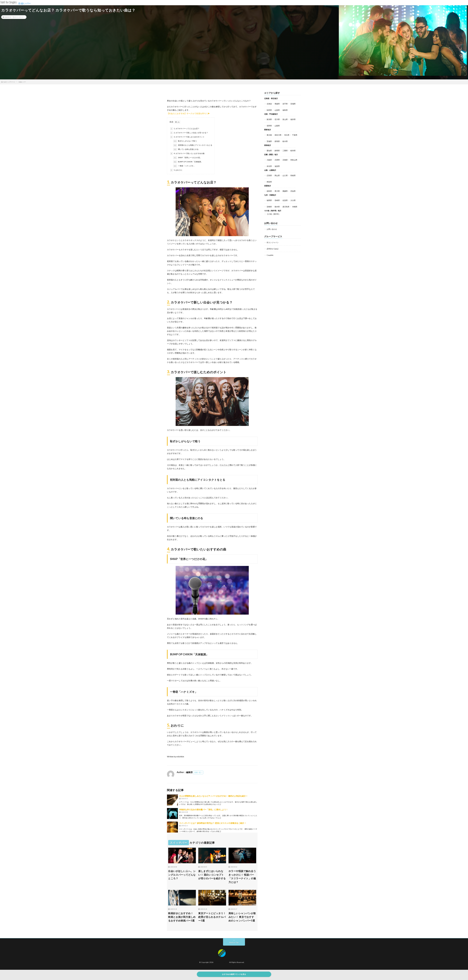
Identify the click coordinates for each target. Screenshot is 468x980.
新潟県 (269, 119)
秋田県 (269, 110)
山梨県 (277, 126)
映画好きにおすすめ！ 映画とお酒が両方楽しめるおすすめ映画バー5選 (182, 917)
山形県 (277, 110)
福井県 (293, 119)
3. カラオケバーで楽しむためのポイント (188, 137)
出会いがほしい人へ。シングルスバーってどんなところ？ (182, 874)
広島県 (269, 175)
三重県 (285, 151)
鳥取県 (269, 182)
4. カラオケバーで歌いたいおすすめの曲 (188, 153)
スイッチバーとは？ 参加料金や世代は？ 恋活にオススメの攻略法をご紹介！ (212, 823)
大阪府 (269, 160)
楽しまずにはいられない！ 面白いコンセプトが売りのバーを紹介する (212, 874)
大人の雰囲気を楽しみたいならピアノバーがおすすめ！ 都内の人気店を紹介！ (213, 796)
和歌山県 (293, 160)
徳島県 (269, 191)
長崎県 (277, 200)
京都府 (285, 160)
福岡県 (269, 200)
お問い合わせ (272, 229)
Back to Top (234, 942)
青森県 (277, 104)
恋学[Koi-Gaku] (272, 249)
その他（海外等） (273, 214)
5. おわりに (176, 170)
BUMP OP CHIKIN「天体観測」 (188, 162)
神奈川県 (278, 135)
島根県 (293, 175)
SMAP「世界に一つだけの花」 (188, 157)
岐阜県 (293, 151)
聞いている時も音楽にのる (186, 149)
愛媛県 (285, 191)
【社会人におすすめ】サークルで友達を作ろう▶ (188, 113)
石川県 (277, 119)
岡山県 (277, 175)
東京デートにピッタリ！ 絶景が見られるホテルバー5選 (212, 917)
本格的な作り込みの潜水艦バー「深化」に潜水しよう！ (203, 809)
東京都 (269, 135)
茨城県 (269, 141)
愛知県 (269, 151)
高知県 (293, 191)
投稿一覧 (197, 772)
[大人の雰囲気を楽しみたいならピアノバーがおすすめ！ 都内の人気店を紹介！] (172, 799)
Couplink (270, 255)
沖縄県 (294, 207)
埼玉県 (286, 135)
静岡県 (277, 151)
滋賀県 (277, 166)
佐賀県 (285, 200)
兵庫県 (277, 160)
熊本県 (277, 207)
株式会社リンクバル (221, 962)
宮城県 (293, 104)
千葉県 (294, 135)
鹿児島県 (286, 207)
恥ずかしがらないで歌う (185, 141)
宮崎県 (269, 207)
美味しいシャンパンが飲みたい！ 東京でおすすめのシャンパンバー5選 (242, 917)
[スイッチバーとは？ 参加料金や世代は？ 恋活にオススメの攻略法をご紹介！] (172, 827)
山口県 (285, 175)
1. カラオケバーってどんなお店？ (185, 128)
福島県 (285, 110)
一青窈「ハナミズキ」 (184, 166)
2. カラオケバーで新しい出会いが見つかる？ (189, 133)
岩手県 (285, 104)
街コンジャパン (273, 242)
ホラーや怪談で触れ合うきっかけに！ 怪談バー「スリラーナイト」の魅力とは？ (242, 876)
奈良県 (269, 166)
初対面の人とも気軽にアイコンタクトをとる (193, 145)
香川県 (277, 191)
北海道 (269, 104)
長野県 (269, 126)
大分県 (293, 200)
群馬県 (277, 141)
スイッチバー (19, 17)
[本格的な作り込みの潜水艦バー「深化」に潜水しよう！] (172, 813)
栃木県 (285, 141)
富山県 (285, 119)
